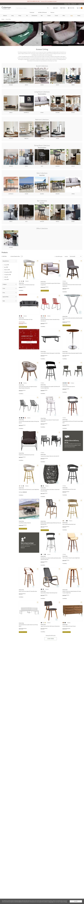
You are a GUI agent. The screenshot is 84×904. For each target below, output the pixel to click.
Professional (32, 12)
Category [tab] (5, 284)
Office (64, 15)
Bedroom (5, 15)
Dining (20, 15)
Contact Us (80, 3)
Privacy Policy (51, 901)
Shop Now (29, 342)
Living (12, 15)
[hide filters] (5, 256)
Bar (27, 15)
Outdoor (49, 15)
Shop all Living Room (42, 93)
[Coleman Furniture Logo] (6, 9)
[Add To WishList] (37, 260)
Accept (76, 901)
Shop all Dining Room (42, 147)
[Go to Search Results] (48, 8)
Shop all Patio (42, 175)
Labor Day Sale (22, 321)
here (66, 901)
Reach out (23, 547)
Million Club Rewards (42, 12)
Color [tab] (4, 288)
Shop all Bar (42, 202)
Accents (56, 15)
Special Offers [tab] (5, 296)
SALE (71, 15)
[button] (55, 8)
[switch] (21, 256)
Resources (52, 12)
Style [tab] (4, 300)
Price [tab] (4, 292)
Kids (41, 15)
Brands (79, 15)
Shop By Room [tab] (6, 261)
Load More (50, 638)
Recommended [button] (72, 256)
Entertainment (34, 15)
